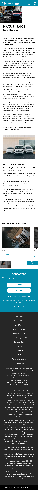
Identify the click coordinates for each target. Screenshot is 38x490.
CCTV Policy (19, 350)
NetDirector (7, 487)
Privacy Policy (19, 321)
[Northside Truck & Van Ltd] (10, 3)
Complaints (19, 346)
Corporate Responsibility (19, 338)
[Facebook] (14, 306)
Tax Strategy (19, 355)
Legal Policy (19, 325)
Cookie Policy (19, 316)
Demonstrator (19, 363)
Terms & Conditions (19, 359)
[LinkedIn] (18, 306)
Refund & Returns (19, 333)
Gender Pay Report (19, 329)
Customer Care (19, 342)
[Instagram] (23, 306)
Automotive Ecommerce (21, 487)
